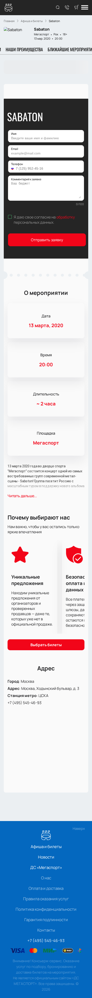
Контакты (46, 930)
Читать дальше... (22, 495)
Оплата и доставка (46, 888)
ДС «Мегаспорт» (46, 867)
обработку (65, 217)
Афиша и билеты (46, 846)
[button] (13, 168)
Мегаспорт (41, 34)
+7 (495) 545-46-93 (25, 702)
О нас (46, 878)
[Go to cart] (76, 7)
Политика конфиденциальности (46, 909)
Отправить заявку (47, 239)
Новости (46, 857)
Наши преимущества (24, 49)
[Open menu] (84, 7)
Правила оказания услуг (46, 898)
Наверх (79, 828)
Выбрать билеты (46, 644)
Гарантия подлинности (46, 919)
